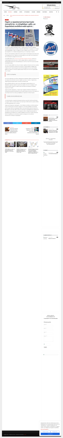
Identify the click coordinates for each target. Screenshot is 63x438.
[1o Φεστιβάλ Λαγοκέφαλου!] (45, 188)
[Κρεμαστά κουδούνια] (45, 273)
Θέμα (44, 332)
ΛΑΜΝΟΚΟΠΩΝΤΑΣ (47, 235)
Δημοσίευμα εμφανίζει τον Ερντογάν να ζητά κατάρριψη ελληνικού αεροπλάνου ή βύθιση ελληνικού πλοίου (11, 130)
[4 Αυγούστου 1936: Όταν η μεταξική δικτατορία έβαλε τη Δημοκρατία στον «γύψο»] (45, 131)
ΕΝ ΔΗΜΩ (33, 11)
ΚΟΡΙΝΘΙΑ (15, 11)
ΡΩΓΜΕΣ (45, 150)
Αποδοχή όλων (50, 433)
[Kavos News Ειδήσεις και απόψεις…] (12, 7)
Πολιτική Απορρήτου (44, 429)
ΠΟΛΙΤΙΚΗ (10, 11)
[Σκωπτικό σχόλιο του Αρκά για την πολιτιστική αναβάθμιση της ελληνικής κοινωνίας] (45, 119)
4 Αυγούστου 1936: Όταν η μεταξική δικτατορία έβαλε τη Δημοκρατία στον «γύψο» (53, 131)
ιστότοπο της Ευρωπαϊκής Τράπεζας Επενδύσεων (23, 58)
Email (44, 328)
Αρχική (5, 11)
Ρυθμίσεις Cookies (45, 431)
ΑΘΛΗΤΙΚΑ (51, 11)
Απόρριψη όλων (55, 431)
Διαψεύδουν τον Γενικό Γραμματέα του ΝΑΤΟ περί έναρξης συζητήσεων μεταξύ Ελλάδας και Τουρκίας (32, 130)
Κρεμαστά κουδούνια (52, 238)
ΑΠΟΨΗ (20, 11)
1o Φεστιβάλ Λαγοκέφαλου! (53, 153)
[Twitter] (57, 2)
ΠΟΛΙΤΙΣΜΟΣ (44, 11)
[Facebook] (59, 2)
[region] (50, 428)
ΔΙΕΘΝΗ (8, 15)
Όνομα (45, 324)
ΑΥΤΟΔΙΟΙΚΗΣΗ (27, 11)
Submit (45, 347)
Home (4, 15)
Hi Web (25, 434)
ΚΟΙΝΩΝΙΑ (38, 11)
